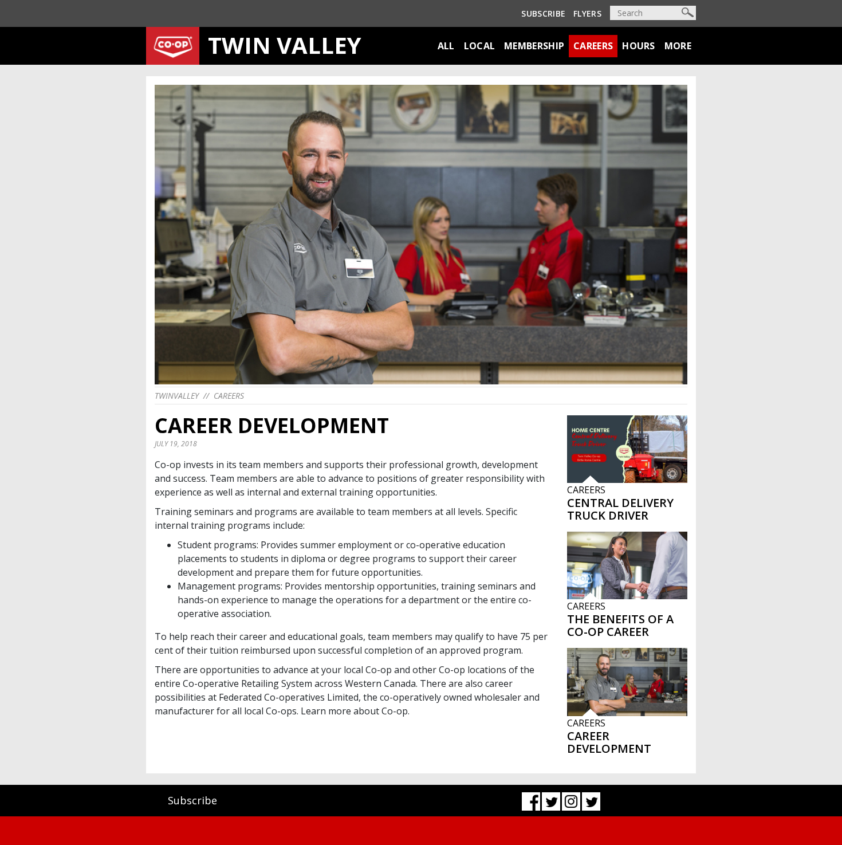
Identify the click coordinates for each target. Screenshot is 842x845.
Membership (534, 46)
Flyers (587, 13)
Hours (638, 46)
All (446, 46)
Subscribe (543, 13)
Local (479, 46)
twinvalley (177, 395)
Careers (593, 46)
